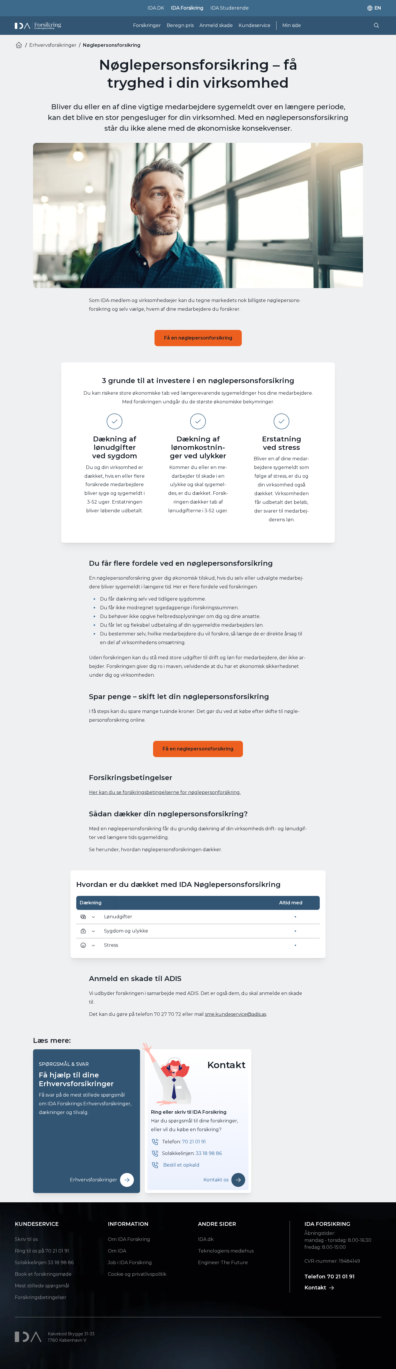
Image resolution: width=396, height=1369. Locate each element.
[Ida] (29, 1336)
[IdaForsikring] (38, 26)
